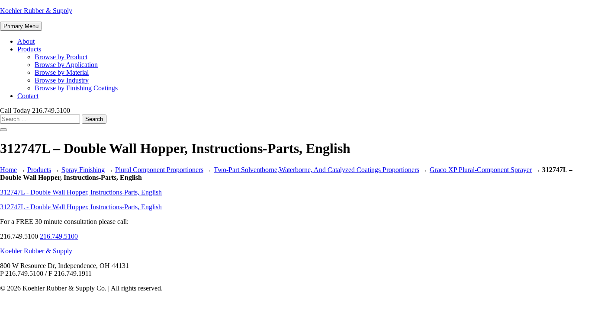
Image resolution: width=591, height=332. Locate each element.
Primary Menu (21, 26)
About (26, 41)
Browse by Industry (62, 80)
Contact (28, 95)
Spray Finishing (83, 169)
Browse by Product (61, 57)
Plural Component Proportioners (159, 169)
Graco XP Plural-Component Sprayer (481, 169)
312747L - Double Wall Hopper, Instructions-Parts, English (81, 192)
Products (29, 49)
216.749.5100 (59, 236)
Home (8, 169)
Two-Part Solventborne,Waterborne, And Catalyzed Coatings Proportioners (316, 169)
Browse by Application (66, 64)
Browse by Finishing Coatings (76, 88)
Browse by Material (62, 72)
